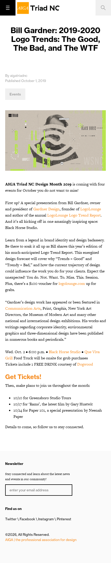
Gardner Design (46, 209)
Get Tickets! (23, 377)
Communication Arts (23, 308)
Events (15, 94)
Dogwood (85, 364)
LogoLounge (90, 209)
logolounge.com (72, 283)
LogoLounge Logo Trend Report (74, 215)
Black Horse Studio (65, 351)
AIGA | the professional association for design (40, 540)
